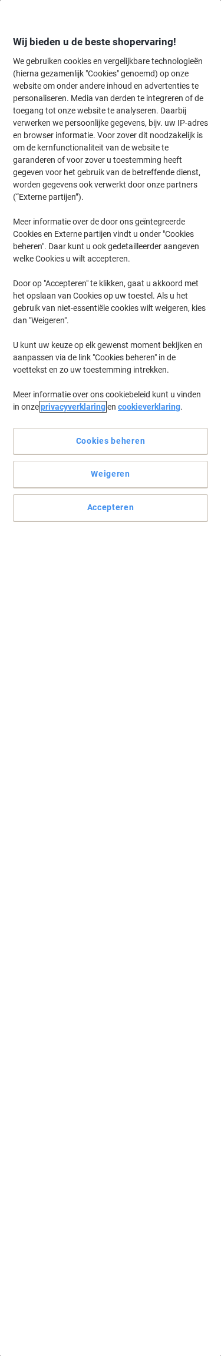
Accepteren (110, 507)
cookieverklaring (149, 406)
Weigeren (110, 473)
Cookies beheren (111, 441)
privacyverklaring (73, 406)
